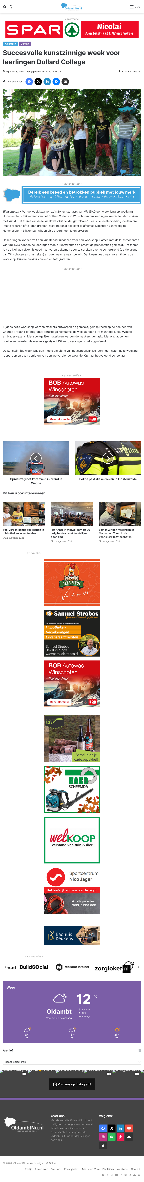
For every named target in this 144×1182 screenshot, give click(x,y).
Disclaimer (108, 1169)
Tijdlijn (28, 1169)
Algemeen (10, 43)
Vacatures (122, 1169)
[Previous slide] (5, 967)
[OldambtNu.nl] (71, 7)
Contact (135, 1169)
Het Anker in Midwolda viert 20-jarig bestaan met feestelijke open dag (71, 533)
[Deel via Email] (65, 81)
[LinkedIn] (47, 81)
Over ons (56, 1169)
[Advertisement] (72, 297)
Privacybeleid (72, 1169)
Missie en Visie (91, 1169)
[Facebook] (29, 81)
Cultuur (25, 43)
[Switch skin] (11, 8)
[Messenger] (56, 81)
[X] (38, 81)
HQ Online (50, 1163)
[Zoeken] (5, 8)
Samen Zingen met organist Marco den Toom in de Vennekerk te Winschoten (116, 533)
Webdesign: (37, 1163)
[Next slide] (138, 967)
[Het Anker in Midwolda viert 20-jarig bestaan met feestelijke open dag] (72, 514)
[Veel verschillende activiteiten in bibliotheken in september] (24, 514)
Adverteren (41, 1169)
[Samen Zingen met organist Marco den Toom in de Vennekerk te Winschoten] (120, 514)
